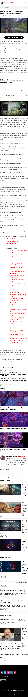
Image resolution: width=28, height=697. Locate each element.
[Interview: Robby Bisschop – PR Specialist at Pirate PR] (7, 654)
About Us (4, 693)
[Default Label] (11, 672)
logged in (8, 473)
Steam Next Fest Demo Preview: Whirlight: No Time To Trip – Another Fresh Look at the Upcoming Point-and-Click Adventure (13, 607)
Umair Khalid (3, 15)
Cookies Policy (22, 693)
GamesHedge (13, 690)
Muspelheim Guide (11, 243)
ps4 (22, 359)
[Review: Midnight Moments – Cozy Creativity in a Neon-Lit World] (10, 545)
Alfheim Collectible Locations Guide (18, 338)
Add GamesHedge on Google (15, 37)
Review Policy (16, 693)
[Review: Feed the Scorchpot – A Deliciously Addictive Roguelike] (10, 508)
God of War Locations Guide (14, 359)
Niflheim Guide (10, 246)
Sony (13, 362)
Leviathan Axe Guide (12, 238)
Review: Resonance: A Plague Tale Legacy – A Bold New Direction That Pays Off (24, 490)
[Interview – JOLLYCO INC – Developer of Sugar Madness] (8, 619)
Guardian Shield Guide (12, 241)
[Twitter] (5, 672)
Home (2, 7)
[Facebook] (2, 672)
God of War (7, 7)
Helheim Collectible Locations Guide (19, 307)
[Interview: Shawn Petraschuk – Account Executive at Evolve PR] (10, 635)
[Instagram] (8, 672)
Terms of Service (14, 694)
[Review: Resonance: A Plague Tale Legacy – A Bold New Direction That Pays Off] (10, 489)
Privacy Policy (10, 693)
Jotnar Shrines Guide (15, 292)
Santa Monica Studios (5, 362)
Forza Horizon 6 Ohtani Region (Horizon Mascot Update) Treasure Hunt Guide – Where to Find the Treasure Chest (13, 374)
